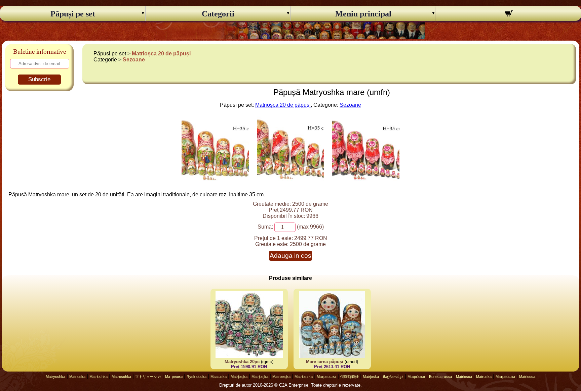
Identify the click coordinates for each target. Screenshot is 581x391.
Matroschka (121, 377)
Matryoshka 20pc (242, 361)
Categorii (218, 13)
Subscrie (39, 79)
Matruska (484, 377)
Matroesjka (281, 377)
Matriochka (98, 377)
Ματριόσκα (416, 377)
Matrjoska (371, 377)
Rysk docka (196, 377)
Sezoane (134, 59)
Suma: (265, 227)
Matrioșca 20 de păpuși (161, 53)
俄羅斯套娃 (349, 377)
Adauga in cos (290, 255)
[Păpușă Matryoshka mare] (215, 182)
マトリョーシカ (148, 377)
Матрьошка (326, 377)
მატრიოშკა (393, 377)
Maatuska (218, 377)
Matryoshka (55, 377)
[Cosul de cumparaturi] (508, 14)
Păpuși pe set (72, 13)
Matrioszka (304, 377)
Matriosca (464, 377)
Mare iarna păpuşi (324, 361)
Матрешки (174, 377)
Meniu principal (363, 13)
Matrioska (77, 377)
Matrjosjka (239, 377)
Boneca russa (440, 377)
